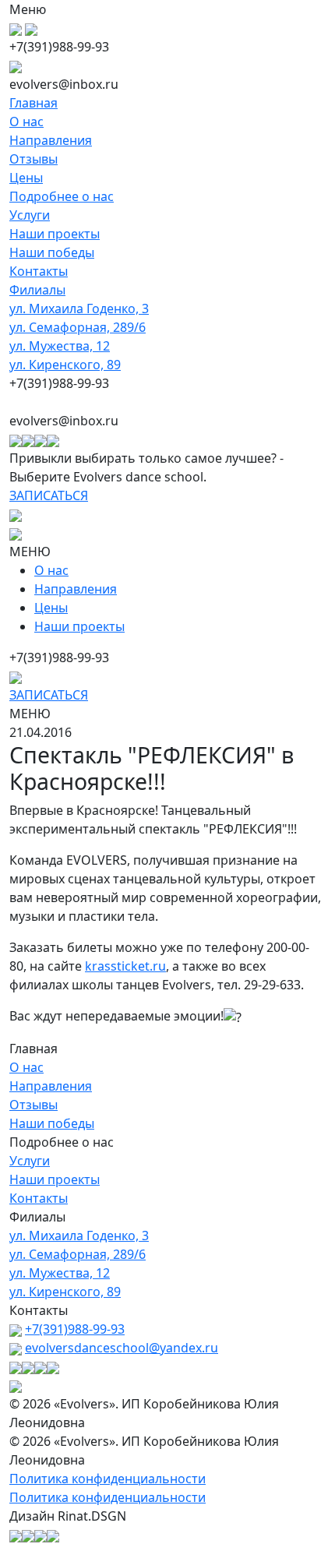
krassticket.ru (125, 966)
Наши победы (51, 252)
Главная (33, 102)
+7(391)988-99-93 (75, 1329)
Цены (26, 177)
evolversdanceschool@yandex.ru (121, 1347)
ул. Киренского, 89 (65, 364)
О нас (26, 121)
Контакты (38, 271)
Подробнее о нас (61, 196)
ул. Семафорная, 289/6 (77, 327)
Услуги (29, 215)
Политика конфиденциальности (107, 1478)
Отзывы (33, 158)
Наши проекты (54, 233)
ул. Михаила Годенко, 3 (79, 308)
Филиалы (37, 289)
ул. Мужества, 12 (59, 345)
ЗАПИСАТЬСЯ (48, 495)
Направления (50, 140)
